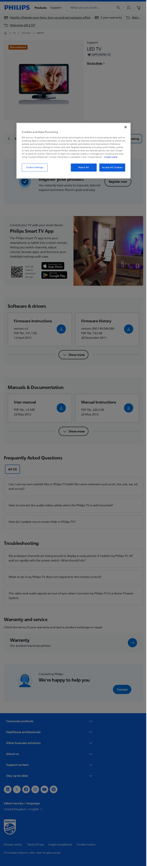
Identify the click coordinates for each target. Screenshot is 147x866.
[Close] (124, 127)
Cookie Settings (33, 167)
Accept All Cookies (111, 167)
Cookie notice (109, 157)
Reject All (82, 167)
